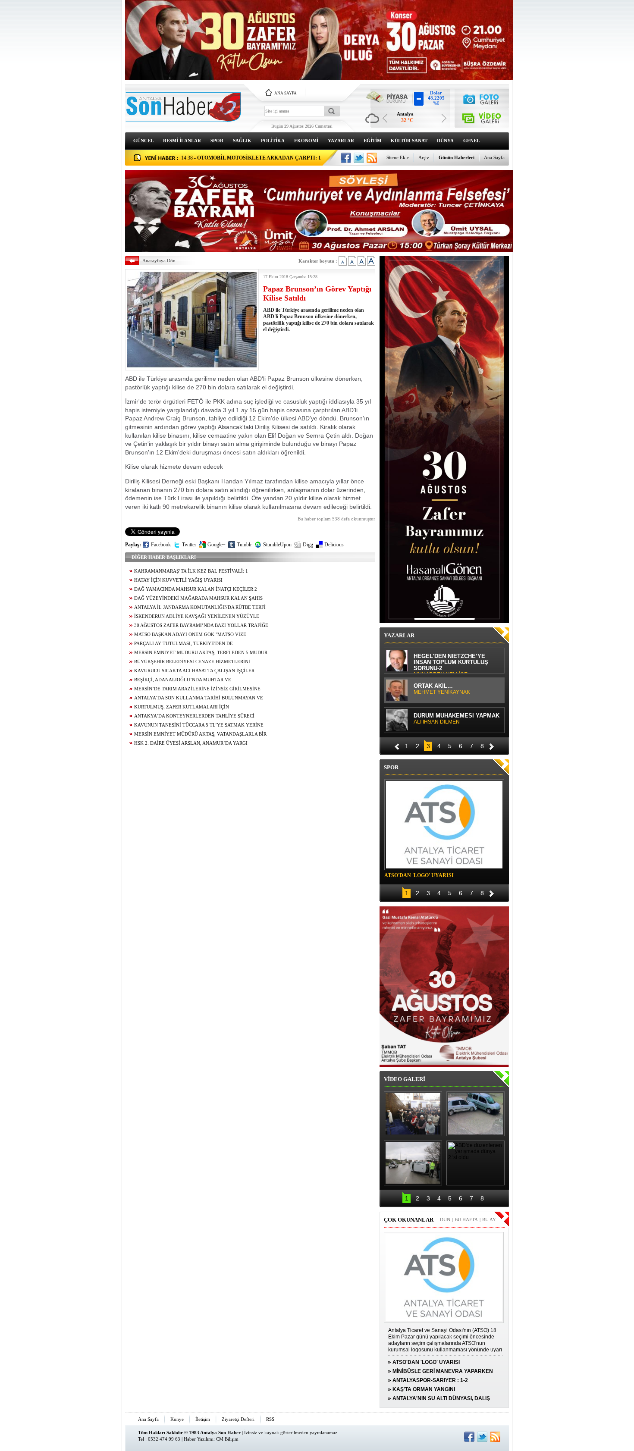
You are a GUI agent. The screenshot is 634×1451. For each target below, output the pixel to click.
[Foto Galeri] (482, 98)
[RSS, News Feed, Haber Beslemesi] (372, 158)
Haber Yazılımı (198, 1439)
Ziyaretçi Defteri (238, 1419)
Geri (396, 745)
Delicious (334, 545)
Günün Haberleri (456, 157)
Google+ (216, 545)
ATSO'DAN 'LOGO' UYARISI (419, 875)
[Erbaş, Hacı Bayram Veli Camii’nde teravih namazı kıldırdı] (413, 1113)
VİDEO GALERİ (404, 1079)
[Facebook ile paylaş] (346, 158)
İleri (491, 745)
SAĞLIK (242, 140)
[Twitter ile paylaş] (359, 158)
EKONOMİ (306, 140)
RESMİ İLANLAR (182, 140)
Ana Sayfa (494, 157)
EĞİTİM (372, 140)
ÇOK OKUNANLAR (408, 1219)
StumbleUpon (277, 545)
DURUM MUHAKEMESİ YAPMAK (456, 719)
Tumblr (244, 545)
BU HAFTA (466, 1219)
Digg (308, 545)
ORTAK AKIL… (442, 689)
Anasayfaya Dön (159, 260)
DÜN (445, 1219)
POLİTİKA (273, 140)
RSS (270, 1419)
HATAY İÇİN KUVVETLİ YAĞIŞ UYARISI (178, 580)
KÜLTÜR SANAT (409, 140)
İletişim (202, 1419)
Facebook (161, 545)
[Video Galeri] (482, 116)
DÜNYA (445, 140)
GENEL (471, 140)
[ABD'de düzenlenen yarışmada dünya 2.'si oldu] (475, 1163)
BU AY (489, 1219)
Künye (177, 1419)
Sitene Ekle (397, 157)
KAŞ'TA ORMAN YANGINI (423, 1389)
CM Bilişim (227, 1439)
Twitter (189, 545)
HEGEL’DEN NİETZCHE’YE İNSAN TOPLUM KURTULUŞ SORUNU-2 (451, 663)
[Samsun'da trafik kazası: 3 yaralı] (413, 1163)
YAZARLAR (341, 140)
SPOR (216, 140)
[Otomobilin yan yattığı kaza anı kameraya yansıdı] (475, 1113)
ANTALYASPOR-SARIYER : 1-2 (430, 1380)
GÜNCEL (143, 140)
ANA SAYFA (285, 93)
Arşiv (423, 157)
